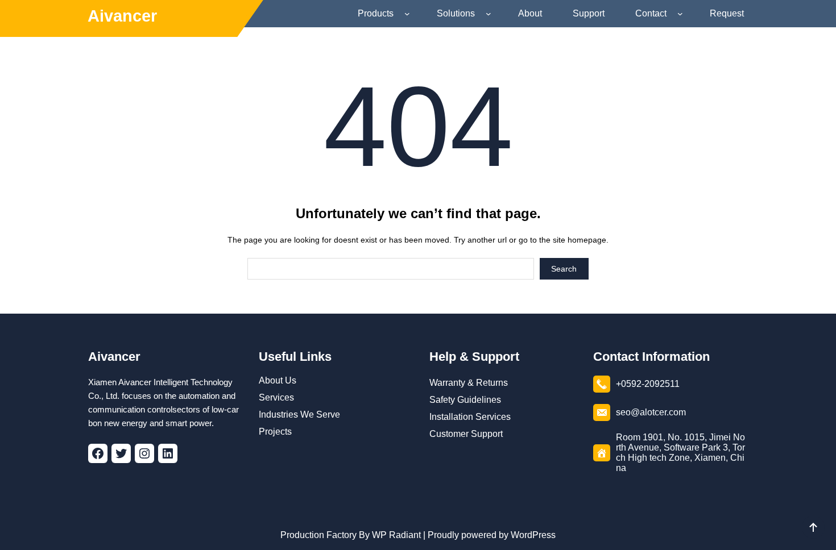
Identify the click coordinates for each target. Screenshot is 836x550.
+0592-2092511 (648, 384)
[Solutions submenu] (491, 13)
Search (564, 268)
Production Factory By (325, 535)
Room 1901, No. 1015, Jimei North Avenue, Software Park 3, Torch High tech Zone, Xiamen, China (680, 452)
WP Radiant (395, 535)
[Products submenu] (409, 13)
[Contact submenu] (682, 13)
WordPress (533, 535)
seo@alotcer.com (651, 412)
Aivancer (122, 16)
